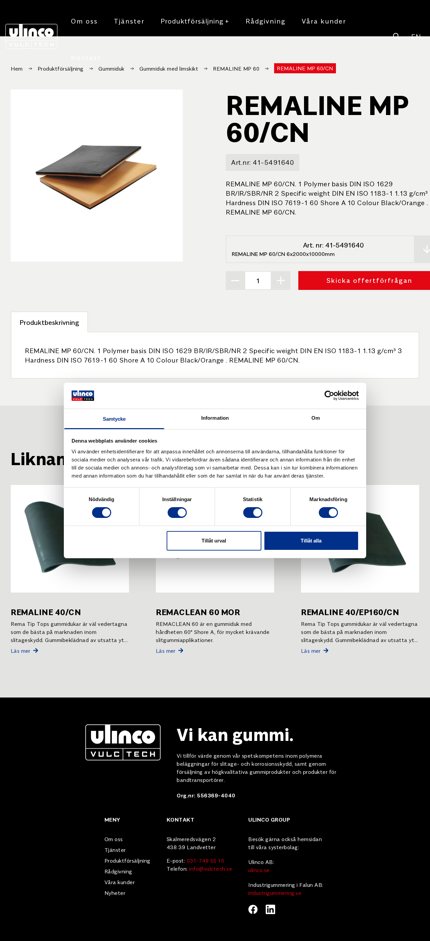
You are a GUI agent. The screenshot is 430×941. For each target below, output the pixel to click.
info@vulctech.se (210, 868)
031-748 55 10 (205, 860)
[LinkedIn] (270, 909)
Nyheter (115, 892)
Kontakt (86, 57)
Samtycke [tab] (114, 419)
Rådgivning (266, 20)
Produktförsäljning (195, 20)
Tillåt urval (214, 540)
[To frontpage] (31, 36)
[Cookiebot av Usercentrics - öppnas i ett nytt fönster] (329, 395)
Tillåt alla (311, 540)
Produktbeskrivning (49, 322)
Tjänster (129, 20)
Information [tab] (215, 418)
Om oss (84, 20)
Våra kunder (324, 20)
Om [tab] (315, 418)
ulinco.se (259, 869)
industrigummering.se (274, 892)
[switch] (177, 512)
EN (416, 36)
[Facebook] (253, 909)
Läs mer (21, 650)
